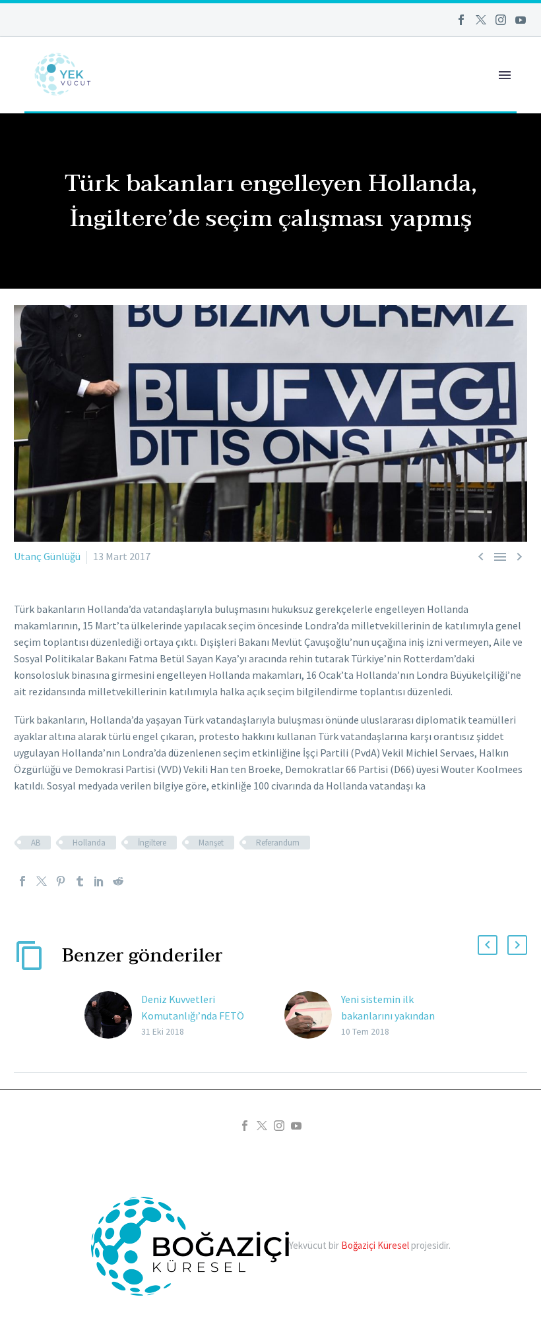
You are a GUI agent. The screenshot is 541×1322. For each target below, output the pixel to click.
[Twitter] (481, 19)
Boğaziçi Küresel (375, 1244)
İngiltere (152, 842)
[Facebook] (461, 19)
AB (35, 842)
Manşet (211, 842)
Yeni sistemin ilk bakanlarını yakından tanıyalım (388, 1015)
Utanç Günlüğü (47, 556)
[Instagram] (501, 19)
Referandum (278, 842)
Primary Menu (505, 75)
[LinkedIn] (99, 881)
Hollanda (89, 842)
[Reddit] (118, 881)
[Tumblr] (80, 881)
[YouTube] (520, 19)
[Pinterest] (60, 881)
